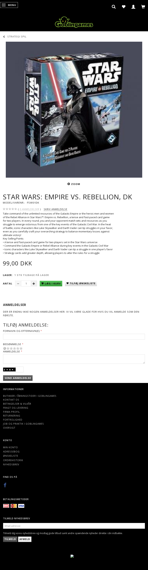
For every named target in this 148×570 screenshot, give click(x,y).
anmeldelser (29, 209)
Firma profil (11, 411)
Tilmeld (10, 539)
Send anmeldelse (18, 378)
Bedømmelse (12, 344)
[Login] (133, 7)
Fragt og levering (15, 407)
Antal (8, 283)
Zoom (75, 184)
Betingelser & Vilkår (17, 403)
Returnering (11, 415)
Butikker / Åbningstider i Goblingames (29, 395)
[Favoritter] (123, 7)
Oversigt (9, 427)
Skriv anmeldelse (55, 209)
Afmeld (24, 539)
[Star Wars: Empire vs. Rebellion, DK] (74, 110)
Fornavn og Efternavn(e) (21, 331)
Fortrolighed (12, 419)
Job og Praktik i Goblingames (23, 423)
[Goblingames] (74, 21)
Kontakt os (11, 399)
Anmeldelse (11, 351)
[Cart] (143, 7)
